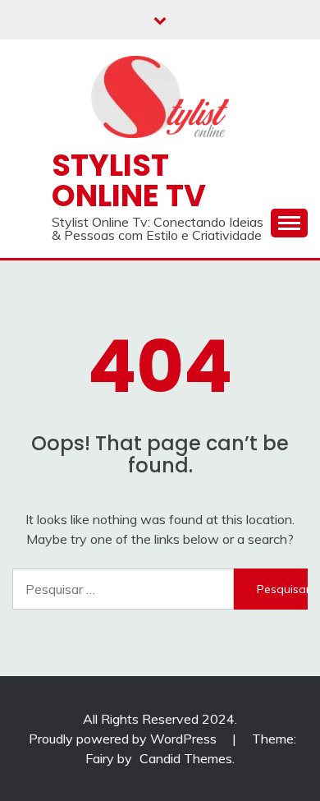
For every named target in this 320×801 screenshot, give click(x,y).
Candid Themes (185, 758)
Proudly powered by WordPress (124, 738)
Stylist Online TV (129, 180)
